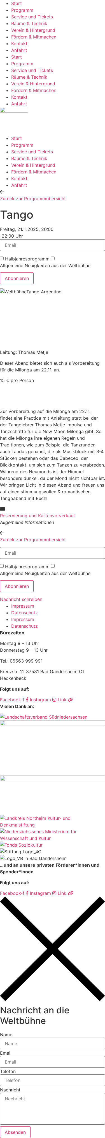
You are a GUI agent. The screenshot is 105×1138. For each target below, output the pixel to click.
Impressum (22, 606)
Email (5, 1053)
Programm (22, 10)
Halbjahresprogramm (27, 259)
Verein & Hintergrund (33, 30)
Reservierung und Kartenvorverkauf (37, 515)
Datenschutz (24, 612)
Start (16, 3)
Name (6, 1034)
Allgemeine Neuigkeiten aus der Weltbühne (45, 265)
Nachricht (10, 1090)
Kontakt (19, 43)
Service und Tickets (32, 17)
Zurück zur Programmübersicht (33, 198)
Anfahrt (19, 50)
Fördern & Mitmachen (33, 37)
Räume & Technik (29, 23)
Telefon (8, 1071)
